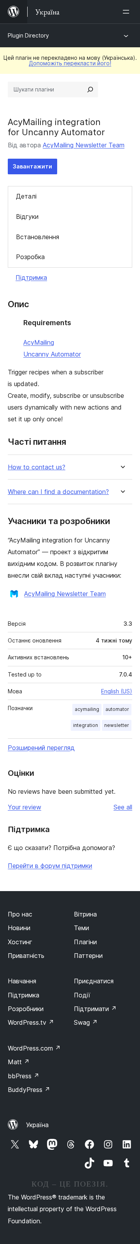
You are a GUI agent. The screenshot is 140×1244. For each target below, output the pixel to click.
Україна (37, 1125)
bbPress (23, 1076)
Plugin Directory (28, 35)
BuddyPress (29, 1090)
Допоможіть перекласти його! (70, 63)
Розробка (30, 257)
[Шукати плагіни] (90, 89)
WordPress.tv (31, 1022)
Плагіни (85, 942)
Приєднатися (94, 981)
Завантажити (32, 166)
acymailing (87, 709)
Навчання (22, 981)
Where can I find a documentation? (58, 492)
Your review (24, 807)
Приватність (26, 955)
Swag (86, 1022)
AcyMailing (38, 342)
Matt (19, 1062)
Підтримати (95, 1009)
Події (82, 995)
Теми (81, 928)
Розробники (26, 1009)
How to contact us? (36, 467)
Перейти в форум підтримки (50, 866)
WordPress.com (34, 1048)
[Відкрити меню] (127, 11)
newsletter (116, 725)
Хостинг (20, 942)
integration (85, 725)
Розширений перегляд (41, 748)
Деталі (26, 196)
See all (123, 807)
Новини (19, 928)
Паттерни (88, 955)
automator (117, 709)
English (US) (116, 691)
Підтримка (31, 277)
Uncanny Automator (52, 354)
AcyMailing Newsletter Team (83, 145)
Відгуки (27, 216)
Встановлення (37, 237)
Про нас (20, 914)
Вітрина (85, 914)
